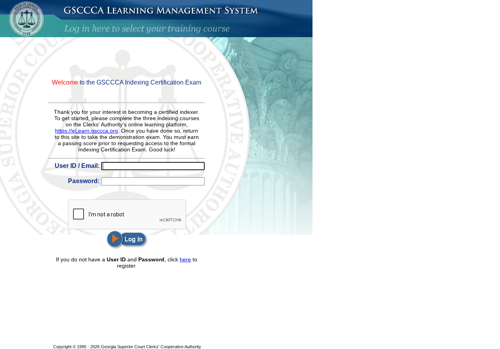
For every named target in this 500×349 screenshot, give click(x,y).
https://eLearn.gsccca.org (86, 131)
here (185, 259)
